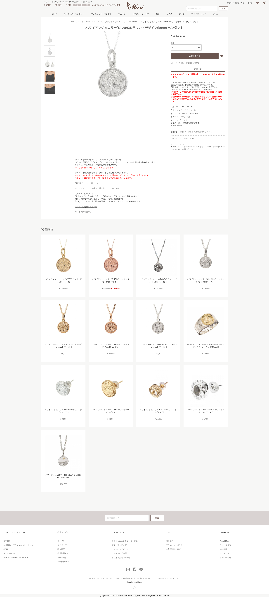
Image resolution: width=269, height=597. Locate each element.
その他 (169, 14)
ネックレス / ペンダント (74, 14)
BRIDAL (58, 5)
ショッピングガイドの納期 (188, 87)
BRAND (47, 5)
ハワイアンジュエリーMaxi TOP (83, 22)
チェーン (122, 14)
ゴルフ (181, 14)
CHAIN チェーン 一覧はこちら (87, 183)
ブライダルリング (198, 14)
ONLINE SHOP (81, 5)
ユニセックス (190, 110)
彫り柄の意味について (84, 212)
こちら (203, 74)
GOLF (68, 5)
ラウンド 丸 (185, 117)
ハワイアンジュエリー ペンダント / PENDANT (118, 22)
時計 (158, 14)
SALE (215, 14)
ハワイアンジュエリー (102, 578)
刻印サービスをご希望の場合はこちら (196, 132)
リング (54, 14)
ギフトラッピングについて (183, 138)
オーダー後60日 (178, 63)
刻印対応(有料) (192, 63)
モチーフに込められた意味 (86, 207)
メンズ (179, 110)
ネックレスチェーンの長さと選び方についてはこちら (97, 188)
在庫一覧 (197, 69)
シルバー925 (182, 113)
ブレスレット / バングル (101, 14)
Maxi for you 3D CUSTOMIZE (106, 5)
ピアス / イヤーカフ (140, 14)
